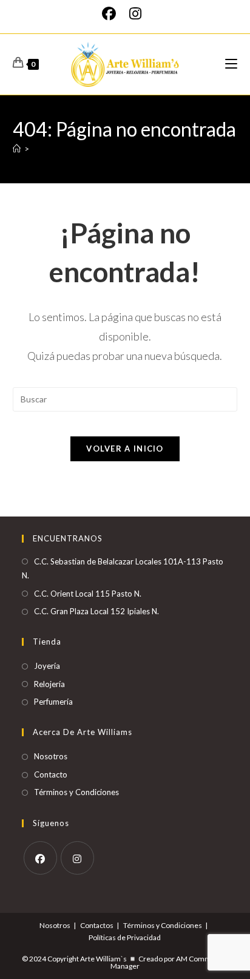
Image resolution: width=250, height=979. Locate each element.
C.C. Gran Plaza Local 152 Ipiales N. (96, 611)
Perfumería (53, 701)
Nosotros (50, 756)
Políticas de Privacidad (125, 937)
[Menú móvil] (231, 64)
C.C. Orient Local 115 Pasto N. (87, 593)
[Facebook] (112, 14)
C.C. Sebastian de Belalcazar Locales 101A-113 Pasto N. (122, 568)
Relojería (49, 684)
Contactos (96, 925)
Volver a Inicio (125, 448)
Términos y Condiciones (76, 792)
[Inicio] (17, 149)
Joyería (47, 666)
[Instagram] (135, 14)
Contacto (50, 774)
